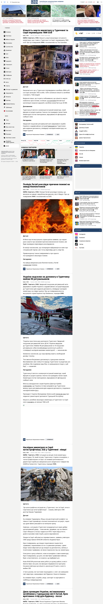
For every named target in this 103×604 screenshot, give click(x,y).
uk (98, 2)
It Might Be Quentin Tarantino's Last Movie (29, 160)
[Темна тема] (7, 2)
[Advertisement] (88, 179)
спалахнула (27, 265)
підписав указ (61, 394)
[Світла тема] (1, 2)
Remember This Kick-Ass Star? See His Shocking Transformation (63, 161)
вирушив (51, 126)
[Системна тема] (4, 2)
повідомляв (27, 386)
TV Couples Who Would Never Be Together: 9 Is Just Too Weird (29, 178)
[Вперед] (100, 15)
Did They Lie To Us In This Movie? (63, 177)
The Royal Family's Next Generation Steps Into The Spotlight (46, 161)
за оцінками (51, 101)
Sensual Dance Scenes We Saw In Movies (46, 177)
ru (101, 2)
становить (30, 402)
